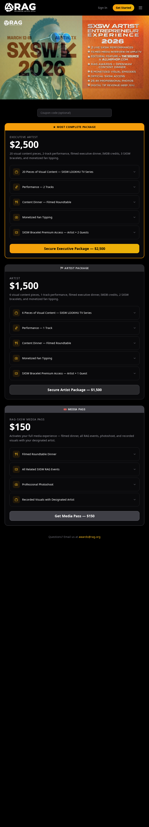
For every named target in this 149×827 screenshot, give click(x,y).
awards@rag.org (89, 537)
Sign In (102, 8)
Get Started (123, 8)
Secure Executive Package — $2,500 (74, 248)
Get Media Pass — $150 (74, 516)
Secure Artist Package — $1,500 (75, 389)
